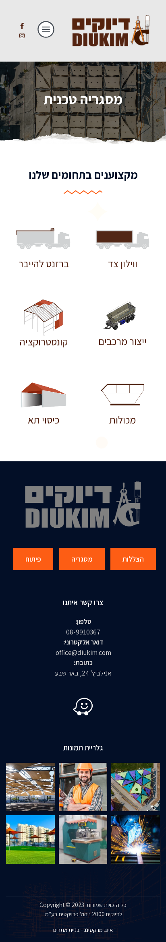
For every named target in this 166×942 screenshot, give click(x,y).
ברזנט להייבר (44, 263)
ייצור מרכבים (122, 341)
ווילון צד (122, 263)
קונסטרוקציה (44, 341)
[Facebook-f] (22, 26)
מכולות (122, 419)
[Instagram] (22, 36)
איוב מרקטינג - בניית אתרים (83, 930)
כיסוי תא (43, 419)
